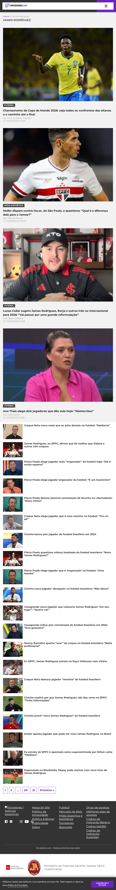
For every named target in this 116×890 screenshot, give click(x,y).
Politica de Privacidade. (18, 885)
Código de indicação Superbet (93, 834)
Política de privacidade (40, 813)
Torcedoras (66, 823)
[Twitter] (11, 821)
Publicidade (40, 823)
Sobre (36, 827)
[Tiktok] (16, 822)
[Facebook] (6, 821)
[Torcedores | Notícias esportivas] (16, 5)
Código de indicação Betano (98, 820)
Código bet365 (96, 826)
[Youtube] (27, 821)
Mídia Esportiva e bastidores (70, 817)
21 (33, 790)
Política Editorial (43, 819)
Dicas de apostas (97, 807)
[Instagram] (21, 821)
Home (6, 16)
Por (17, 119)
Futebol (64, 807)
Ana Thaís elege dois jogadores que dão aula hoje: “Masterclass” (48, 411)
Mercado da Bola (70, 811)
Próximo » (47, 790)
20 (25, 790)
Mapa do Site (41, 807)
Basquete (65, 827)
